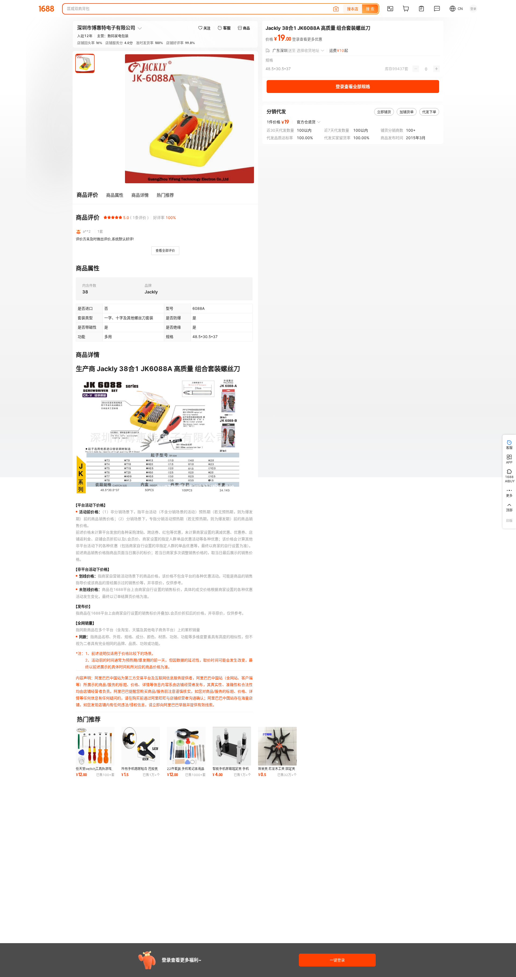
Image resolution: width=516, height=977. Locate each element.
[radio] (105, 217)
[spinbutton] (426, 69)
